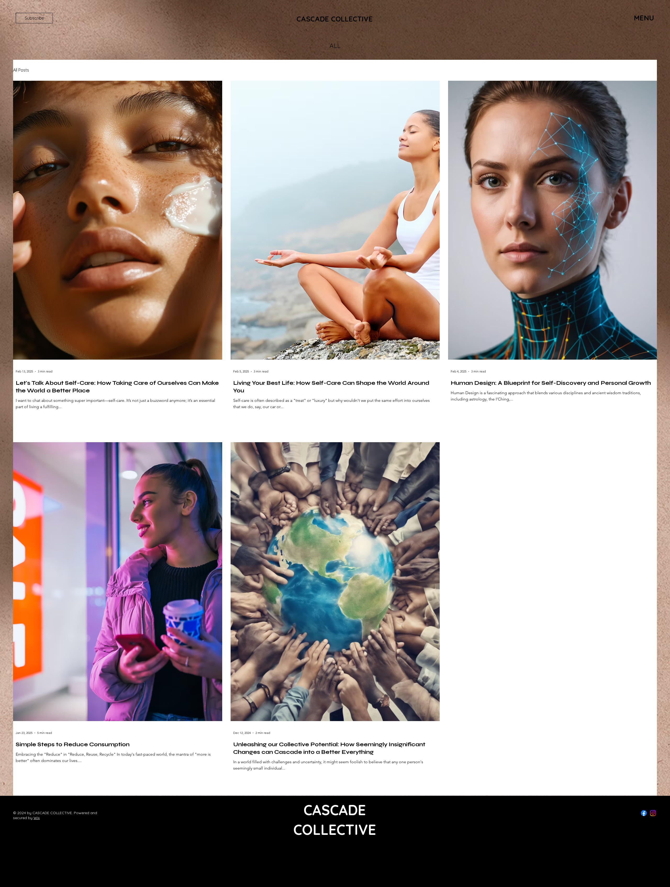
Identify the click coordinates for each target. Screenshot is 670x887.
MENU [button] (644, 17)
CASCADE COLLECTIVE (335, 18)
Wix (37, 817)
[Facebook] (644, 813)
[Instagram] (653, 813)
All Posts (21, 70)
